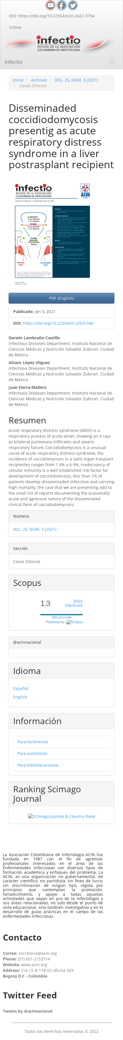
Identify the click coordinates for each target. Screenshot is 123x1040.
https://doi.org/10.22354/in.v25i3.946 (58, 323)
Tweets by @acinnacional (27, 1011)
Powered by (56, 622)
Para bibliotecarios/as (38, 765)
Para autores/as (32, 753)
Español (20, 688)
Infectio (14, 61)
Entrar (15, 27)
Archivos (39, 80)
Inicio (18, 80)
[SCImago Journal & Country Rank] (61, 816)
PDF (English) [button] (61, 298)
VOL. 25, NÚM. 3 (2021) (76, 80)
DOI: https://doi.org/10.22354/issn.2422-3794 (51, 16)
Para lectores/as (32, 741)
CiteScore (74, 603)
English (20, 697)
